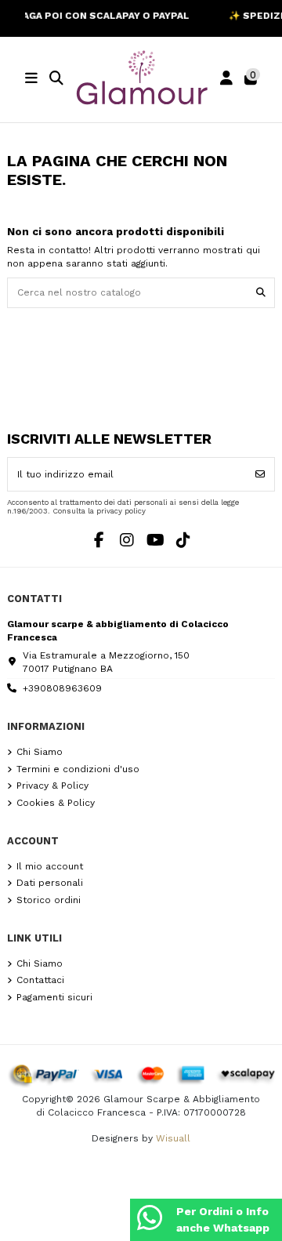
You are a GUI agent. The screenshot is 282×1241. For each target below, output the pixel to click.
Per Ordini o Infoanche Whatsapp (222, 1219)
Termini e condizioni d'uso (77, 769)
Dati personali (49, 882)
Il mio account (49, 866)
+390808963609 (62, 688)
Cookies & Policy (55, 802)
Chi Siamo (39, 751)
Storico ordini (48, 899)
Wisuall (173, 1138)
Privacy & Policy (52, 785)
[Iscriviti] (260, 474)
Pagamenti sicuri (54, 997)
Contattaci (40, 979)
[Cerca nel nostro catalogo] (261, 293)
